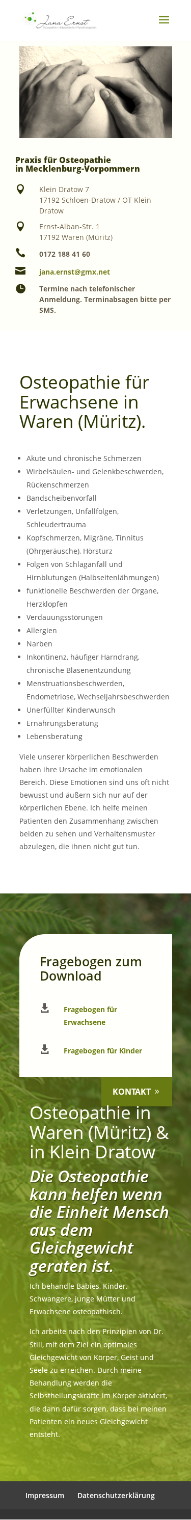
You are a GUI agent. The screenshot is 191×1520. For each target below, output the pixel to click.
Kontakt (132, 1091)
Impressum (44, 1495)
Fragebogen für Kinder (103, 1050)
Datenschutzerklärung (116, 1495)
